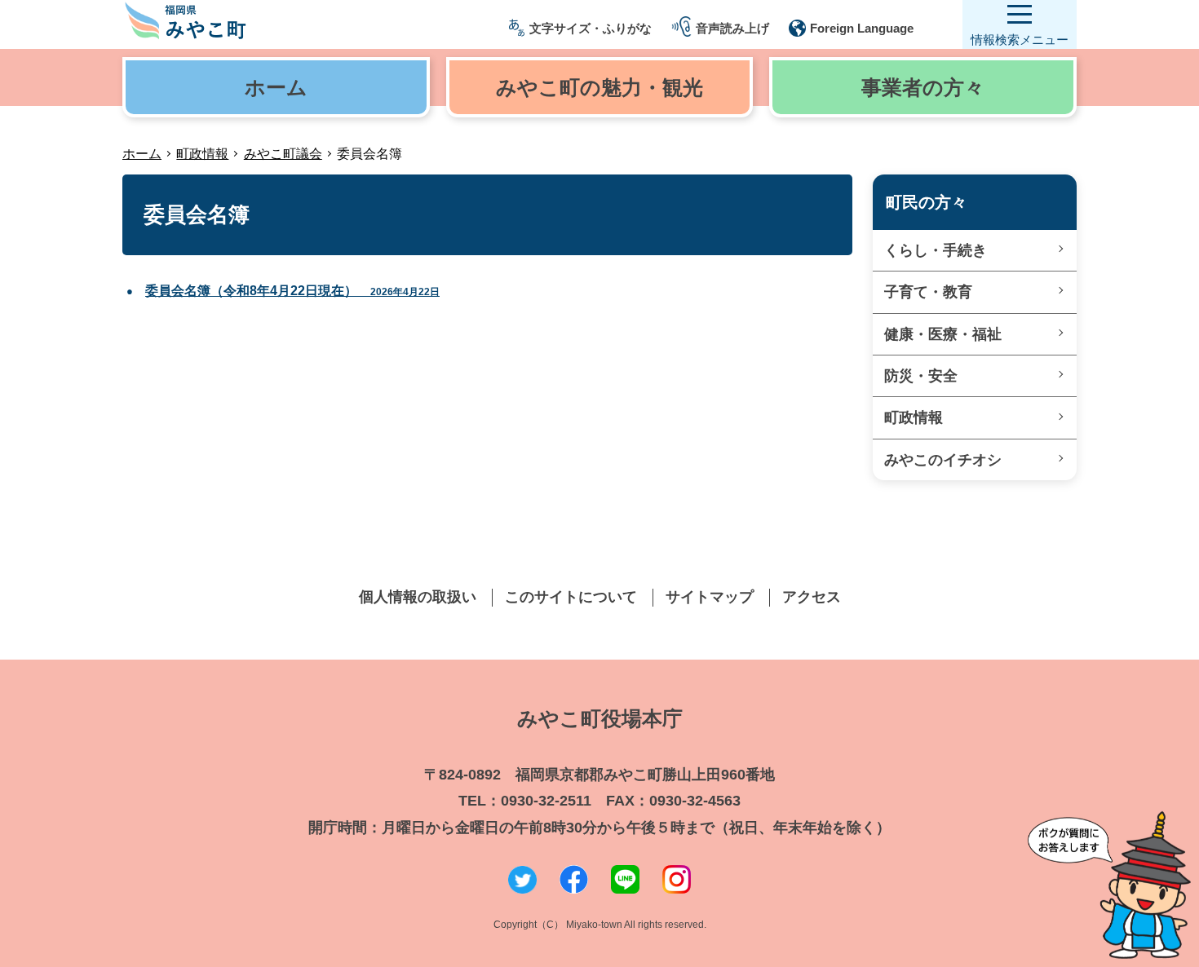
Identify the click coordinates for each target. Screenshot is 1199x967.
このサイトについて (571, 597)
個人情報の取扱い (417, 597)
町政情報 (202, 154)
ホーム (141, 154)
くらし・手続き (935, 250)
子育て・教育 (928, 292)
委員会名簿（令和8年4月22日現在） (292, 291)
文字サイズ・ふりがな (590, 28)
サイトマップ (710, 597)
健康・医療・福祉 (943, 334)
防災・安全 (921, 376)
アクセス (811, 597)
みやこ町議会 (283, 154)
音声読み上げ (732, 28)
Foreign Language (862, 28)
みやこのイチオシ (943, 460)
